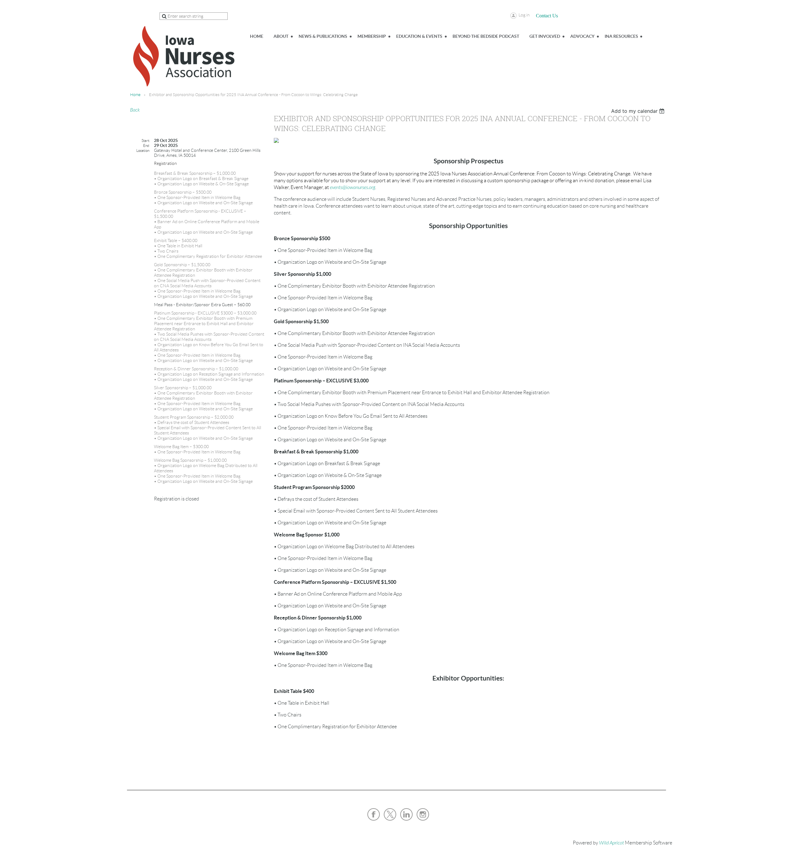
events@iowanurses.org (352, 187)
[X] (390, 814)
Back (135, 110)
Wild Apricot (611, 843)
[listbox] (638, 111)
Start (145, 141)
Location (142, 150)
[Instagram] (423, 814)
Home (135, 94)
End (146, 145)
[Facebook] (373, 814)
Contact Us (547, 15)
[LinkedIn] (406, 814)
